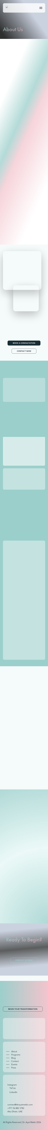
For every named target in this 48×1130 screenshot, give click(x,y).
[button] (40, 8)
